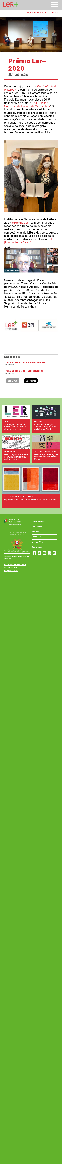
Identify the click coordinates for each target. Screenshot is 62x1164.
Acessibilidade (10, 567)
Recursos (37, 547)
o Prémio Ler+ (21, 222)
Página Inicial (33, 12)
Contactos (37, 527)
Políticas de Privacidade (15, 564)
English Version (11, 571)
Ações (45, 12)
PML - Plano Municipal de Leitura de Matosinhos (27, 104)
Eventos (54, 12)
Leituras (36, 537)
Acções (35, 532)
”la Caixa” (24, 242)
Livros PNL (37, 542)
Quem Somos (38, 521)
